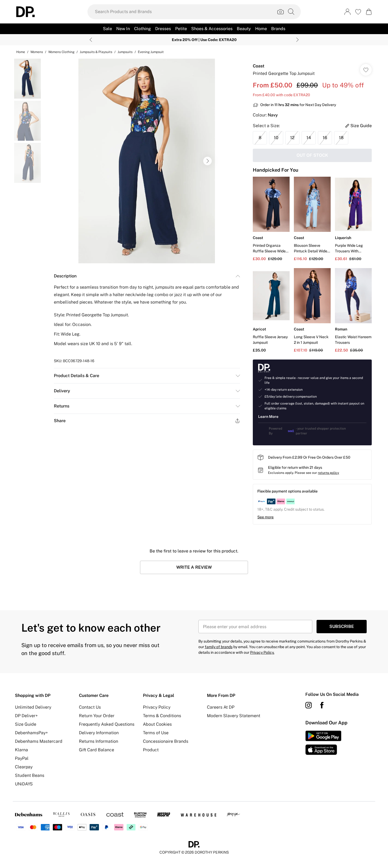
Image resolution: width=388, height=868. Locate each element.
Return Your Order (96, 715)
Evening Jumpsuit (151, 52)
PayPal (22, 758)
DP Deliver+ (26, 715)
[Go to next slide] (207, 161)
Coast (258, 65)
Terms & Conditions (162, 715)
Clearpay (24, 766)
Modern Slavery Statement (233, 715)
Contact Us (90, 707)
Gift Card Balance (96, 749)
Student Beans (29, 775)
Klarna (21, 749)
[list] (146, 161)
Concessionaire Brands (165, 741)
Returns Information (98, 741)
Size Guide (25, 724)
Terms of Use (156, 732)
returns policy (328, 473)
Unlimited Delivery (33, 707)
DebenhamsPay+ (31, 732)
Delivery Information (99, 732)
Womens (36, 52)
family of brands (219, 647)
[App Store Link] (323, 742)
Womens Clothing (61, 52)
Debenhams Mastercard (38, 741)
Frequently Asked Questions (106, 724)
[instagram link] (308, 705)
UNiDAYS (24, 783)
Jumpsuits (125, 52)
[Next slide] (297, 39)
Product (151, 749)
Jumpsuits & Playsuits (96, 52)
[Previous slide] (90, 39)
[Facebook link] (322, 705)
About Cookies (157, 724)
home (20, 52)
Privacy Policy (156, 707)
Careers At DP (220, 707)
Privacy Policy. (262, 652)
